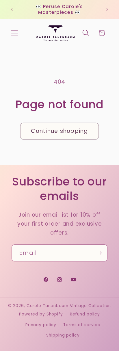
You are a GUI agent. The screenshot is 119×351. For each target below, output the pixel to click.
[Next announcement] (107, 9)
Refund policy (85, 314)
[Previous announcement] (11, 9)
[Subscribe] (99, 252)
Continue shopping (59, 131)
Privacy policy (40, 325)
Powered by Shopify (41, 314)
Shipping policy (62, 335)
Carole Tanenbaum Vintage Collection (69, 306)
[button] (15, 33)
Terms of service (82, 325)
